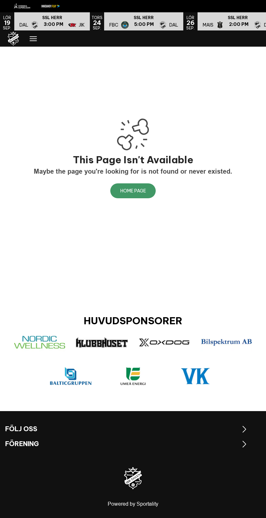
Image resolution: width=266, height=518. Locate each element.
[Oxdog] (164, 342)
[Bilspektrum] (226, 342)
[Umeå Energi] (133, 376)
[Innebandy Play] (56, 6)
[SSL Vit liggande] (27, 6)
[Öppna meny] (33, 38)
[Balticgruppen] (71, 376)
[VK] (195, 376)
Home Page (133, 191)
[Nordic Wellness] (40, 342)
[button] (52, 21)
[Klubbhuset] (102, 342)
